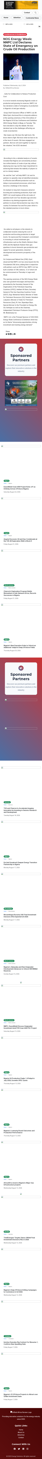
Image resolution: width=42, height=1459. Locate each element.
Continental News (32, 18)
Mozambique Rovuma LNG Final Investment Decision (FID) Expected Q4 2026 (20, 916)
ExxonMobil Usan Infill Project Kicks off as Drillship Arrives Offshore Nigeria (19, 488)
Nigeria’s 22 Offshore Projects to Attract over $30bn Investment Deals (21, 1395)
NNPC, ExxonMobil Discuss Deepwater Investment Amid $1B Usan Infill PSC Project (20, 1027)
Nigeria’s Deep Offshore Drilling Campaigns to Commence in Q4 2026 (20, 1291)
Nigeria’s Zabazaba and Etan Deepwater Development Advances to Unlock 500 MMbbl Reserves (21, 969)
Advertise (16, 18)
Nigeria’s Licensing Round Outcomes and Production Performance (19, 1132)
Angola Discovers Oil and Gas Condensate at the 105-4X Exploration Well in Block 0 (20, 540)
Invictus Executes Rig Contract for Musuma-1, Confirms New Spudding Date (21, 1343)
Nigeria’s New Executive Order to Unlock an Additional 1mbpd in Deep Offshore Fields (20, 646)
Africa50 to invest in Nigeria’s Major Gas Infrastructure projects (19, 1184)
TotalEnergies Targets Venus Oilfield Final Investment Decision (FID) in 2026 (19, 1239)
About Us (21, 1432)
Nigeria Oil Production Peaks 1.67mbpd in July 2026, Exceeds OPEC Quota (19, 1079)
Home (6, 18)
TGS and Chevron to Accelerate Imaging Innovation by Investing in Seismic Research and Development (20, 810)
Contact (27, 13)
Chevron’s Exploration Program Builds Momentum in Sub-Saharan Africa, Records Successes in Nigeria (20, 593)
